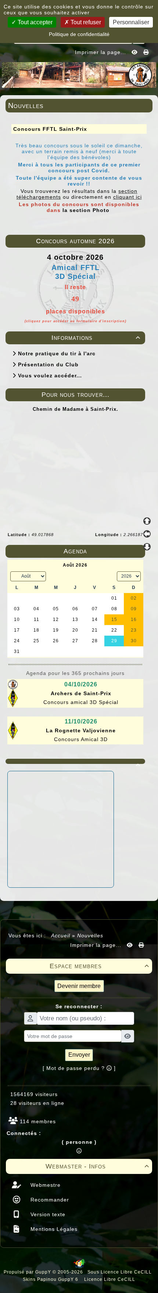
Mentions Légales (53, 1229)
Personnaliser (131, 22)
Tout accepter (34, 22)
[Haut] (147, 521)
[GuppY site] (79, 1266)
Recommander (49, 1200)
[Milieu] (147, 534)
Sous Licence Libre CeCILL (120, 1272)
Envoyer (79, 1055)
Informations (95, 337)
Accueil (61, 935)
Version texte (47, 1214)
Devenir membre (79, 986)
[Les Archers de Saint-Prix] (79, 74)
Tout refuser (85, 22)
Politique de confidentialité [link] (79, 34)
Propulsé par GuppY (28, 1272)
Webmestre (45, 1185)
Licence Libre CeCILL (109, 1279)
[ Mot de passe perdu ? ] (79, 1068)
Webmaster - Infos (97, 1166)
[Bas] (147, 546)
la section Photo (85, 210)
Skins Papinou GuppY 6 (52, 1279)
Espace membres (99, 966)
